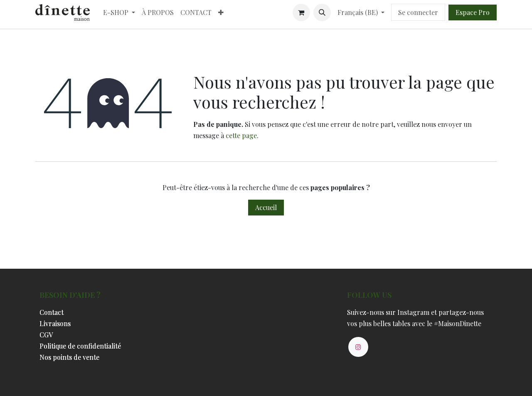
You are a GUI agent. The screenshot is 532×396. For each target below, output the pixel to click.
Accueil (266, 207)
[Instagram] (358, 347)
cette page (241, 135)
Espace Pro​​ (473, 12)
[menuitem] (119, 12)
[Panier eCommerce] (301, 12)
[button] (322, 12)
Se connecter (418, 12)
